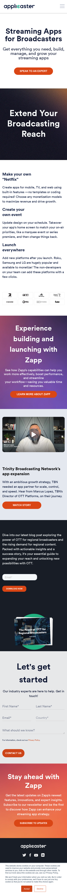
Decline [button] (40, 888)
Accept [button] (27, 888)
